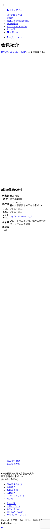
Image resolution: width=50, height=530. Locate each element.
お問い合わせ (16, 32)
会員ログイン (15, 10)
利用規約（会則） (15, 512)
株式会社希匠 (13, 464)
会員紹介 (11, 18)
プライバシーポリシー (18, 515)
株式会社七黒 (13, 461)
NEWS (10, 499)
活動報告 (11, 493)
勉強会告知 (12, 23)
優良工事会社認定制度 (18, 21)
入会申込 (11, 29)
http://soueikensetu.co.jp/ (21, 216)
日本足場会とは (14, 15)
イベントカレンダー (17, 26)
